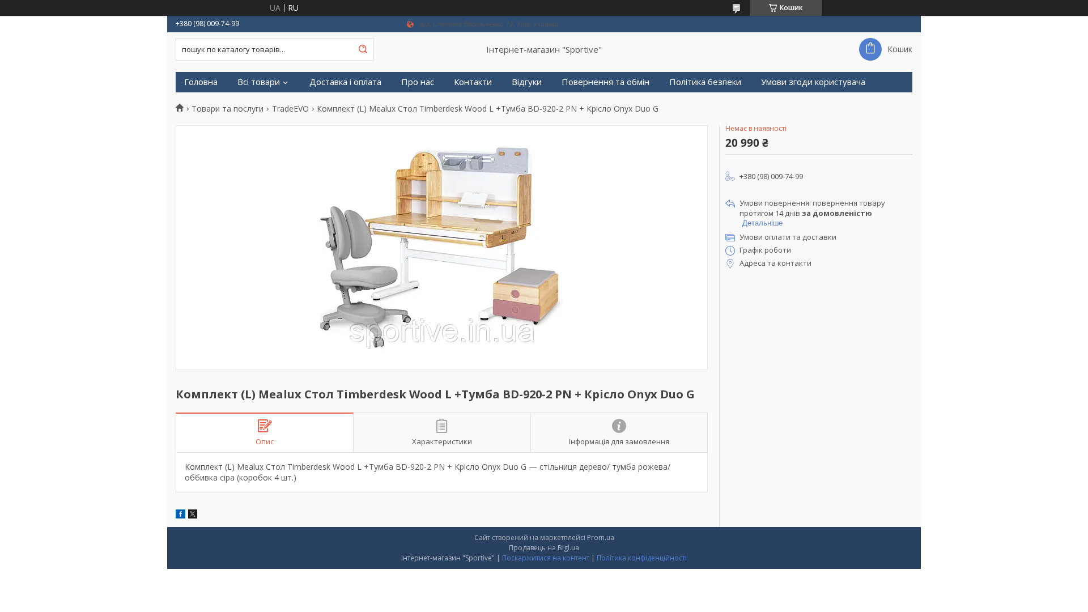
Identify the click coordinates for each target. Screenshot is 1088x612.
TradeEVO (290, 109)
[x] (192, 515)
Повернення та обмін (605, 82)
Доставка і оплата (345, 82)
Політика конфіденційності (642, 558)
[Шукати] (362, 49)
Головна (201, 82)
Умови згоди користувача (813, 82)
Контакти (473, 82)
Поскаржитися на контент (545, 558)
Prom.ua (600, 537)
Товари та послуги (228, 109)
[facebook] (180, 515)
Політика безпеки (705, 82)
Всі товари (258, 82)
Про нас (417, 82)
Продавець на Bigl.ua (544, 547)
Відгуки (527, 82)
